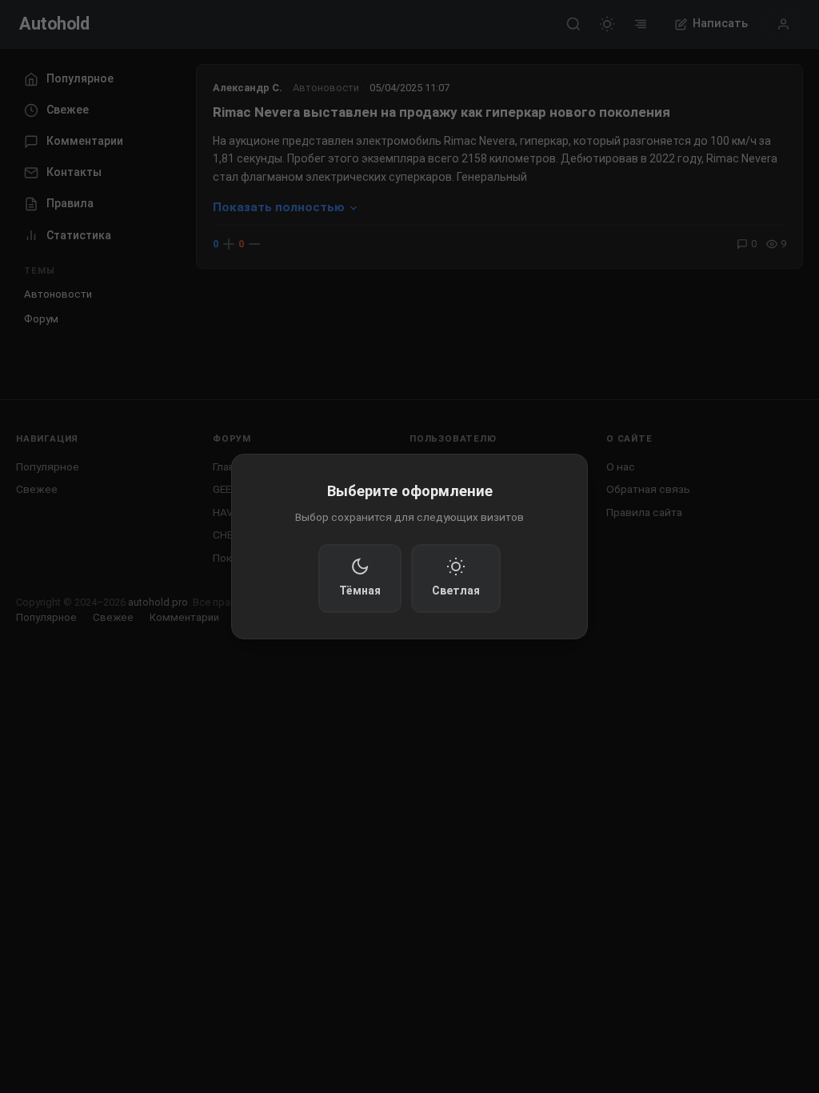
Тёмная (360, 590)
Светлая (456, 590)
